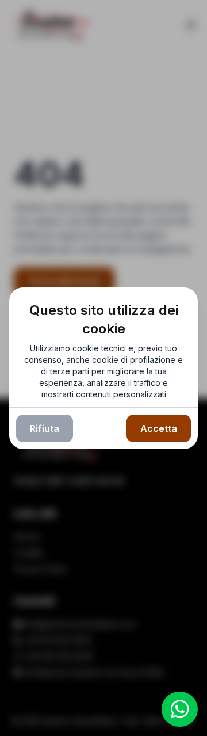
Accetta (158, 428)
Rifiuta (44, 428)
